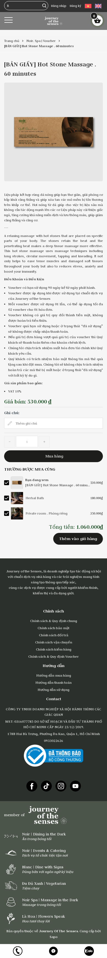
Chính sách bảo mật (53, 628)
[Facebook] (31, 786)
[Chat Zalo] (89, 951)
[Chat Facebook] (53, 951)
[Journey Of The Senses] (54, 20)
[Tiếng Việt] (88, 6)
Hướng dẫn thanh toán (53, 682)
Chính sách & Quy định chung (53, 620)
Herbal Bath (35, 498)
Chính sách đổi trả (53, 635)
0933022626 (53, 740)
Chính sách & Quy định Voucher (53, 656)
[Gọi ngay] (18, 951)
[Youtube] (75, 786)
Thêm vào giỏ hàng (78, 538)
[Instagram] (60, 786)
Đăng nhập (58, 6)
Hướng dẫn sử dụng (53, 689)
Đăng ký (75, 6)
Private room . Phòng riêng (46, 513)
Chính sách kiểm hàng (53, 649)
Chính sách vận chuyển (53, 642)
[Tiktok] (46, 786)
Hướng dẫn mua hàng (53, 675)
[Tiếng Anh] (98, 6)
